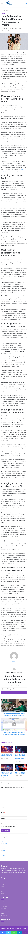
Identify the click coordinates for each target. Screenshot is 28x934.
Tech (3, 853)
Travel (3, 855)
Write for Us (4, 915)
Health (3, 846)
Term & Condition (5, 911)
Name (3, 807)
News (7, 10)
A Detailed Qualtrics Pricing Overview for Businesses (6, 755)
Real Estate (4, 889)
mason (5, 28)
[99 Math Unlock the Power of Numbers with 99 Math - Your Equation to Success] (9, 3)
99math (4, 868)
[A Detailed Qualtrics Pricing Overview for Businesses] (7, 749)
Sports (3, 850)
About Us (3, 904)
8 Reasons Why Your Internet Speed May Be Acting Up (6, 774)
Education (4, 843)
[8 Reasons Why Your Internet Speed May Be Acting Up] (7, 767)
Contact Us (4, 906)
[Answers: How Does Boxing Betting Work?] (21, 767)
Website (3, 818)
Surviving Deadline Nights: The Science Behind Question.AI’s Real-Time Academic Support (20, 757)
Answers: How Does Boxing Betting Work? (20, 773)
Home (4, 10)
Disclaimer (3, 908)
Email (3, 812)
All (2, 841)
